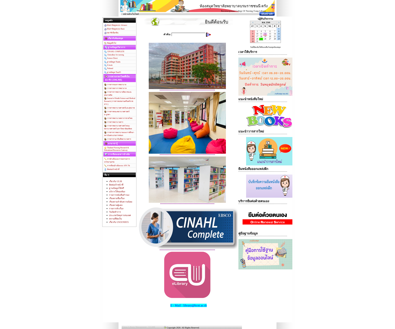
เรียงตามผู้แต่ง (116, 205)
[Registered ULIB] (165, 327)
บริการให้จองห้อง (117, 191)
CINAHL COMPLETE (115, 51)
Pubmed (110, 68)
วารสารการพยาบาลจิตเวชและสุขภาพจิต (118, 93)
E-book (109, 65)
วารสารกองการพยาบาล (116, 84)
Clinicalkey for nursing (115, 55)
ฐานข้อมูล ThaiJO (114, 72)
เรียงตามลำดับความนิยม (120, 202)
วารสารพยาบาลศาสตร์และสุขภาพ (121, 108)
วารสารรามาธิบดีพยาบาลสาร (119, 139)
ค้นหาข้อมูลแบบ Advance (117, 25)
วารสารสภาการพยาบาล (117, 88)
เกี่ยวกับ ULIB (115, 181)
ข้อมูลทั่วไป (111, 43)
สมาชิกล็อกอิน (112, 33)
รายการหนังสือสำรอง (119, 195)
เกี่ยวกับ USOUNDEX (119, 222)
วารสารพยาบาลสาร (115, 122)
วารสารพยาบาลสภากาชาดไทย (119, 118)
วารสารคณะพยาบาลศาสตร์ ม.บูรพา (116, 113)
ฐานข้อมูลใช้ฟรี (116, 188)
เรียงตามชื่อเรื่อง (117, 198)
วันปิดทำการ (115, 212)
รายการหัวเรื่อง (116, 208)
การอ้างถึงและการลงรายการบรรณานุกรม (117, 160)
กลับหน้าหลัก (267, 14)
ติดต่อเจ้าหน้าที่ (113, 169)
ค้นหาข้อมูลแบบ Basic (116, 29)
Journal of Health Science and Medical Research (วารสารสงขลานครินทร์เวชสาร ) (119, 101)
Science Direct (112, 58)
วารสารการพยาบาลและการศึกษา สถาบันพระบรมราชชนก (119, 133)
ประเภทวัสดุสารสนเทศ (120, 215)
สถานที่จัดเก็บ (115, 219)
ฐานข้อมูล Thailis (114, 62)
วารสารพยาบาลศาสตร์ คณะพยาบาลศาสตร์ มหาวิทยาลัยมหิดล (118, 127)
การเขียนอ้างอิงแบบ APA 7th (118, 165)
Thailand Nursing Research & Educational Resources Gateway (116, 149)
